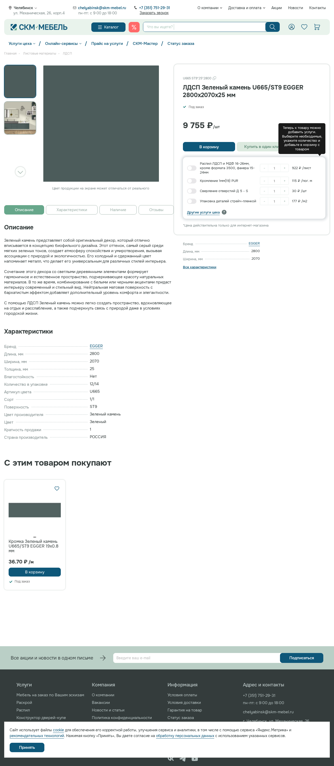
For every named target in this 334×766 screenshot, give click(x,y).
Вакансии (101, 702)
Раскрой (24, 702)
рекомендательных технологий (37, 735)
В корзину (209, 147)
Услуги (24, 685)
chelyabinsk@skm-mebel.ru (102, 7)
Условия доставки (184, 702)
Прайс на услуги (107, 43)
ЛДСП (67, 53)
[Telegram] (183, 758)
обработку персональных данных (185, 735)
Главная (10, 53)
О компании (208, 8)
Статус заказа (181, 43)
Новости (295, 7)
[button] (20, 172)
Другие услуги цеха (203, 212)
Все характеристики (199, 267)
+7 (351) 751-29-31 (154, 8)
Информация (183, 685)
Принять (27, 747)
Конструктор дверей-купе (41, 717)
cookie (58, 730)
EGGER (254, 243)
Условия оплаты (182, 695)
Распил (23, 710)
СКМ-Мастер (145, 43)
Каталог (111, 27)
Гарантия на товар (185, 710)
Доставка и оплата (244, 8)
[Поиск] (272, 27)
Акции (276, 7)
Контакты (317, 7)
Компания (103, 685)
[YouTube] (195, 758)
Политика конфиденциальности (122, 717)
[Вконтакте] (171, 758)
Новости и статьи (108, 710)
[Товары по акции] (134, 27)
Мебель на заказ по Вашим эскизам (50, 695)
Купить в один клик (262, 146)
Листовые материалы (39, 53)
